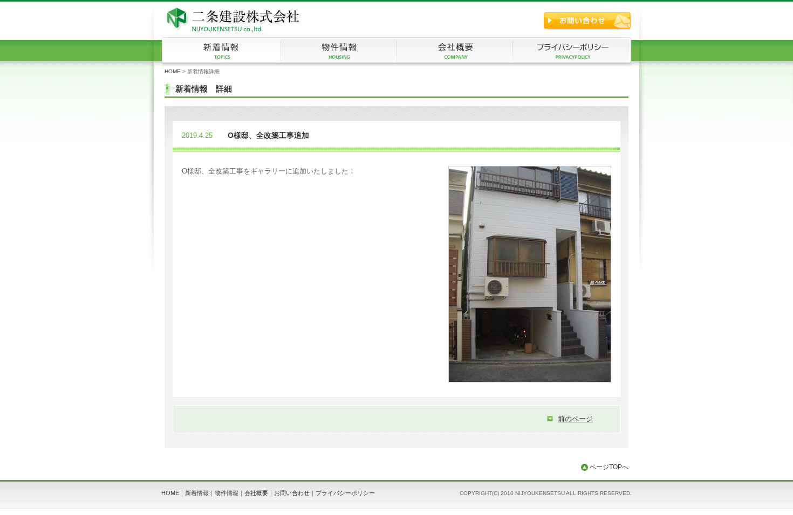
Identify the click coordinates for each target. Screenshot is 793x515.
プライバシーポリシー (345, 493)
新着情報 (197, 493)
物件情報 (226, 493)
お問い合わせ (292, 493)
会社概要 (256, 493)
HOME (173, 71)
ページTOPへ (608, 466)
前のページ (575, 419)
